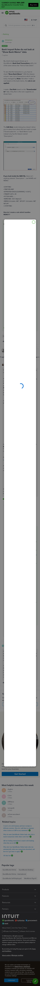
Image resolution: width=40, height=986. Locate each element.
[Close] (33, 222)
